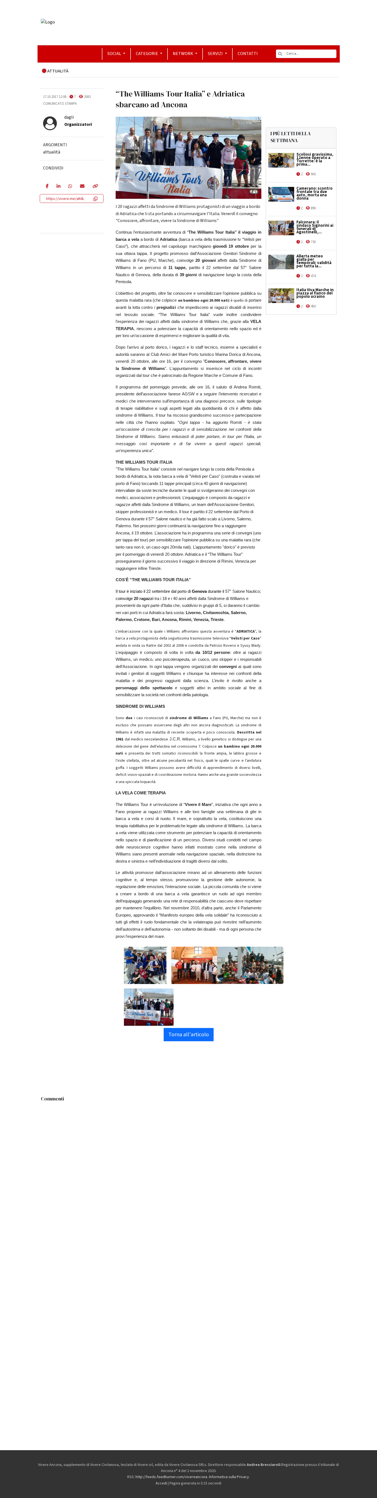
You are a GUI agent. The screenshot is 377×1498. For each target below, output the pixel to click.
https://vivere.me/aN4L (65, 199)
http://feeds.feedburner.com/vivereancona (171, 1477)
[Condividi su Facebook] (47, 186)
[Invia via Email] (82, 186)
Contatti (248, 54)
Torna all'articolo (188, 1034)
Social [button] (114, 54)
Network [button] (183, 54)
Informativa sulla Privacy (229, 1477)
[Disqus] (188, 1174)
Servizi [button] (216, 54)
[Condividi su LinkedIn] (58, 186)
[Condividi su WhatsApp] (70, 186)
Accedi (161, 1483)
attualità (51, 152)
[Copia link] (95, 186)
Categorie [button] (147, 54)
